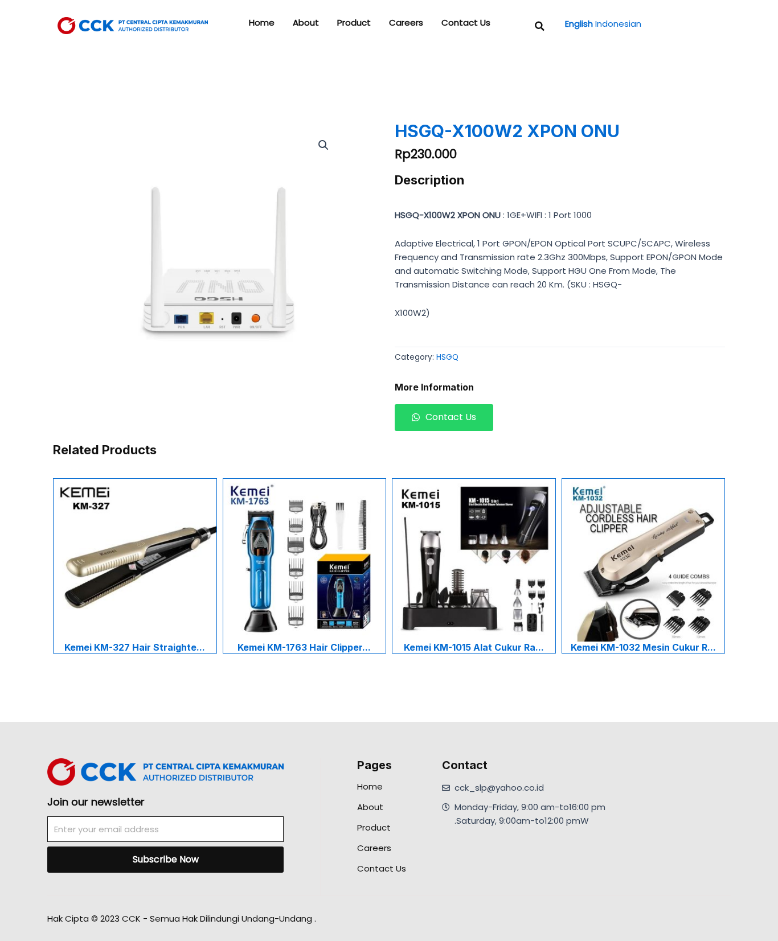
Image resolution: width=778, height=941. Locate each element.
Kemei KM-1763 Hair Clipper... (304, 647)
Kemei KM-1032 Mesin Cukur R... (643, 647)
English (579, 24)
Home (262, 22)
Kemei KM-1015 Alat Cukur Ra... (474, 647)
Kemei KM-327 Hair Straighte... (134, 647)
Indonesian (618, 24)
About (306, 22)
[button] (540, 26)
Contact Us (465, 22)
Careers (406, 22)
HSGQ (447, 357)
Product (354, 22)
